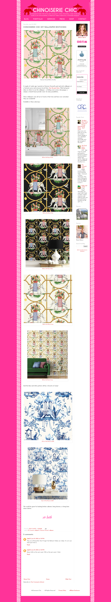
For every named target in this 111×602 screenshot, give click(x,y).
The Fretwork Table (84, 166)
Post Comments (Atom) (37, 582)
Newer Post (27, 579)
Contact (82, 19)
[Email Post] (45, 528)
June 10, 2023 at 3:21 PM (37, 550)
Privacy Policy (62, 590)
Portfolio (38, 19)
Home (47, 579)
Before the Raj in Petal (47, 157)
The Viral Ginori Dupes (84, 147)
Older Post (68, 579)
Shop (71, 19)
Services (51, 19)
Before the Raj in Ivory (48, 324)
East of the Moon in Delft (48, 441)
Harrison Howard (44, 530)
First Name (79, 86)
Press (62, 19)
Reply (28, 544)
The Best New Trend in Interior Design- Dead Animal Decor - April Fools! (83, 125)
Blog (26, 19)
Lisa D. (29, 538)
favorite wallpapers (34, 530)
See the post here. (54, 88)
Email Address (80, 81)
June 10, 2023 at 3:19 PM (37, 538)
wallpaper (51, 530)
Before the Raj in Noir (48, 213)
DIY (29, 530)
